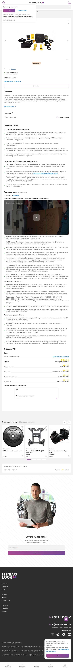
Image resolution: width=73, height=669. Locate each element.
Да (9, 10)
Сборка (4, 611)
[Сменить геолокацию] (3, 3)
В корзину (36, 86)
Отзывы (8, 113)
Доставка (5, 605)
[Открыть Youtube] (69, 634)
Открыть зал (6, 600)
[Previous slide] (5, 41)
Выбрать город (22, 10)
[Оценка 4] (13, 470)
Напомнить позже (9, 20)
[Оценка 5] (15, 470)
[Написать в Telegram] (58, 634)
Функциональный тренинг (61, 356)
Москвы (13, 69)
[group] (29, 459)
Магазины (5, 586)
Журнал (4, 597)
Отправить (36, 553)
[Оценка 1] (5, 470)
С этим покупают (9, 422)
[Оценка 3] (10, 470)
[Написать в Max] (63, 634)
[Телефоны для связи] (69, 3)
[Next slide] (67, 41)
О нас (3, 589)
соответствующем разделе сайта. (45, 173)
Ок (58, 655)
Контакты (5, 594)
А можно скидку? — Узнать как (12, 81)
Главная (4, 584)
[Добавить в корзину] (22, 456)
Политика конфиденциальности (12, 643)
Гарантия (5, 608)
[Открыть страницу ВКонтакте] (52, 634)
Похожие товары (27, 422)
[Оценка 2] (7, 470)
